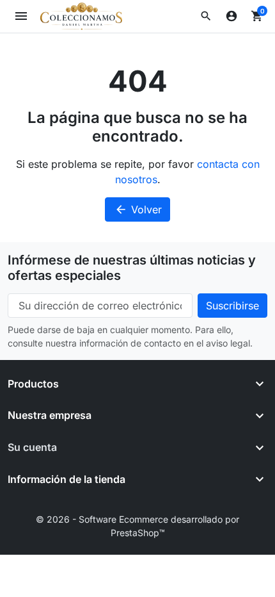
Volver (138, 209)
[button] (206, 16)
